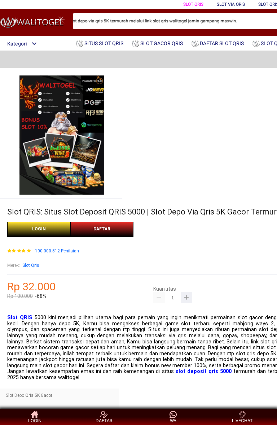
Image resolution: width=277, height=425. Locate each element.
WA (173, 420)
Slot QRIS (19, 318)
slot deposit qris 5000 (204, 371)
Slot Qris (30, 265)
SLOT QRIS (193, 4)
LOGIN (39, 228)
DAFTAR (101, 228)
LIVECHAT (242, 420)
